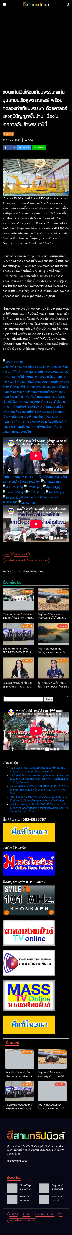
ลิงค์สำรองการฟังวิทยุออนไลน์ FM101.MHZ (30, 499)
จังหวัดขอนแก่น (21, 554)
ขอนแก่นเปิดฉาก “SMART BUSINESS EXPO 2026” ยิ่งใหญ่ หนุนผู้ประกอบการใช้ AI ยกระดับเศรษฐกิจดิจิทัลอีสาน (39, 789)
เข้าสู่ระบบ (16, 571)
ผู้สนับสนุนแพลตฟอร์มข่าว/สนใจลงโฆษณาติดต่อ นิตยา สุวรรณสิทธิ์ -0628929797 (36, 424)
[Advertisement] (36, 50)
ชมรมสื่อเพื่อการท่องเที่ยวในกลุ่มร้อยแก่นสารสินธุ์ (26, 560)
